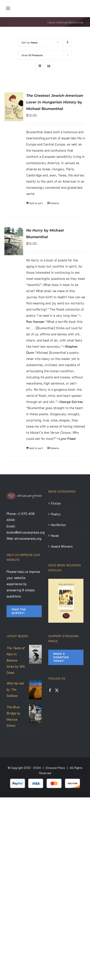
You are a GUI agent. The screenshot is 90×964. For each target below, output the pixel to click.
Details (54, 203)
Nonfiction (58, 525)
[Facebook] (50, 690)
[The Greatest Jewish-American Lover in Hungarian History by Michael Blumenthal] (13, 106)
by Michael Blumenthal (54, 102)
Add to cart (36, 203)
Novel (55, 535)
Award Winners (62, 546)
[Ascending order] (67, 42)
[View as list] (48, 66)
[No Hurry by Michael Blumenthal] (13, 241)
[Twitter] (57, 690)
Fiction (56, 503)
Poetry (56, 514)
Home (51, 22)
